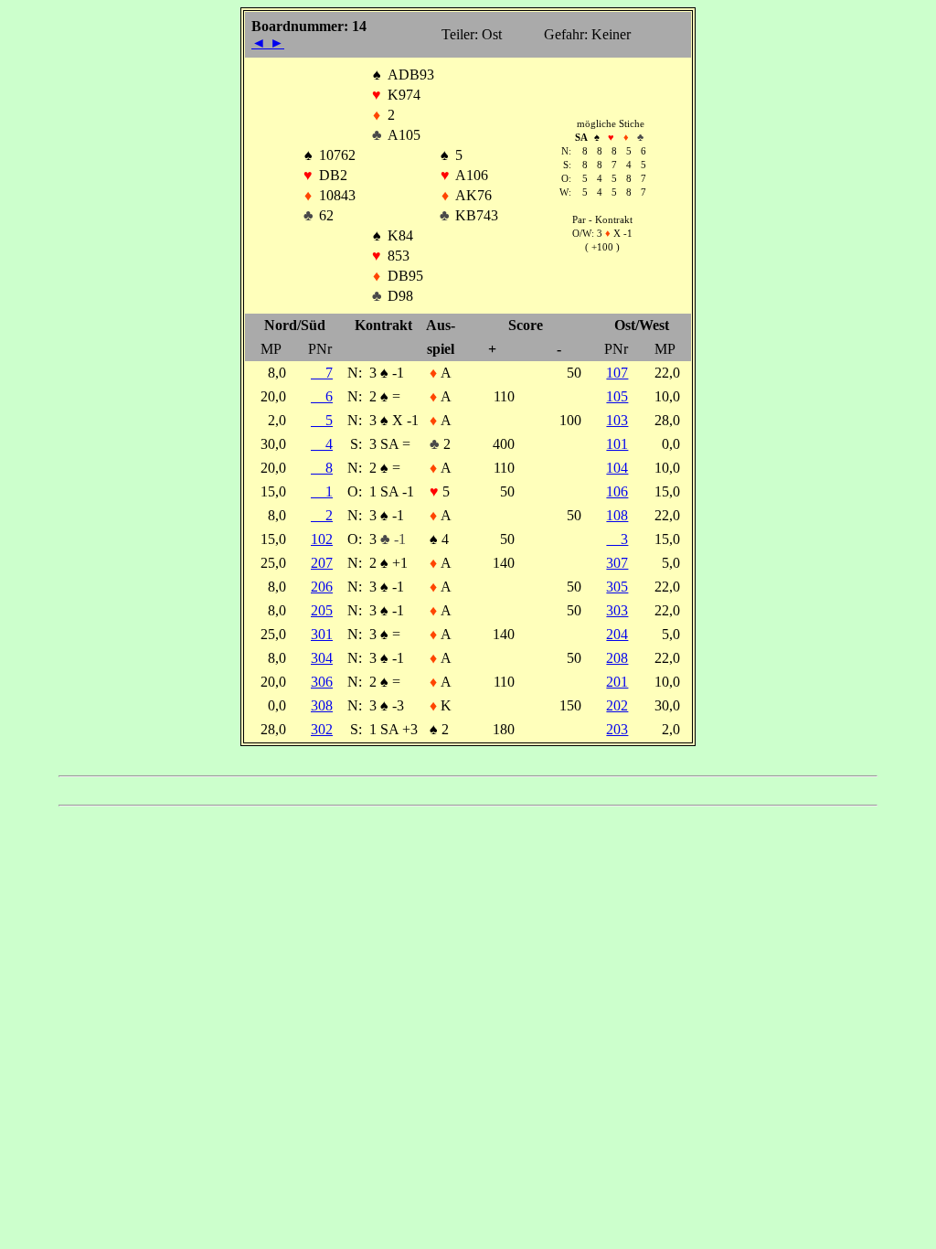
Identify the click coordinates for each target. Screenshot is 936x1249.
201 (617, 681)
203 (617, 729)
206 (322, 586)
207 (322, 563)
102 (322, 539)
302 (322, 729)
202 (617, 705)
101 (617, 444)
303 (617, 610)
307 (617, 563)
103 (617, 420)
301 (322, 634)
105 (617, 396)
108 (617, 515)
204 (617, 634)
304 (322, 658)
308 (322, 705)
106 (617, 491)
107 (617, 372)
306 (322, 681)
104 (617, 467)
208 (617, 658)
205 (322, 610)
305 (617, 586)
